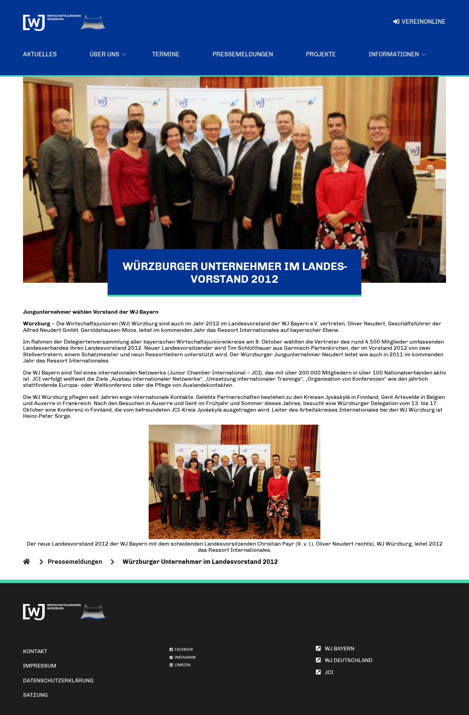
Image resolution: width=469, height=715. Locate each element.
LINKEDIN (182, 665)
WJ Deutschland (347, 660)
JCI (327, 672)
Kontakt (35, 651)
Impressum (39, 665)
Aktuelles (40, 54)
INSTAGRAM (184, 658)
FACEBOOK (183, 650)
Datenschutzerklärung (58, 680)
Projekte (321, 54)
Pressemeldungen (243, 54)
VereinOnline (424, 21)
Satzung (35, 695)
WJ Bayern (337, 648)
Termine (166, 54)
